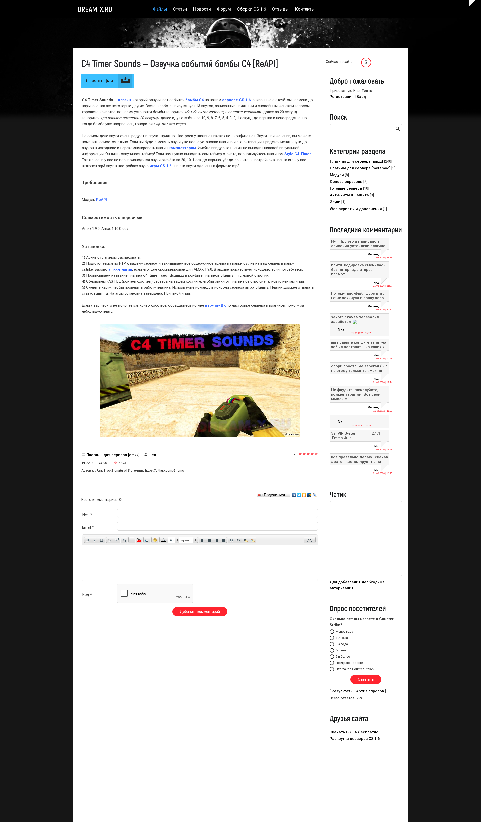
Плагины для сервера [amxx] (113, 455)
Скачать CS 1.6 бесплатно (354, 732)
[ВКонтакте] (293, 494)
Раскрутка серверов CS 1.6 (355, 738)
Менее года (344, 631)
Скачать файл (101, 81)
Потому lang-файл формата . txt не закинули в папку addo (357, 295)
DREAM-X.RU (95, 8)
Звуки (335, 202)
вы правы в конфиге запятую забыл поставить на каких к (358, 344)
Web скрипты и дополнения (356, 209)
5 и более (343, 656)
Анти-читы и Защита (349, 195)
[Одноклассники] (304, 494)
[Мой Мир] (309, 494)
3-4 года (342, 644)
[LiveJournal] (314, 494)
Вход (361, 96)
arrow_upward (470, 811)
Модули (337, 175)
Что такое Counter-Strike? (355, 669)
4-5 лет (341, 650)
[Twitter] (299, 494)
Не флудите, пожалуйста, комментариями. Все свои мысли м (355, 394)
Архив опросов (370, 691)
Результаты (342, 691)
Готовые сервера (346, 188)
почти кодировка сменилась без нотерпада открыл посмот (358, 269)
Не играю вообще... (350, 663)
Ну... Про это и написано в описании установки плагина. (358, 243)
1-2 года (342, 638)
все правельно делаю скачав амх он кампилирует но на (359, 459)
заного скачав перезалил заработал (355, 319)
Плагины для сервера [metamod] (360, 168)
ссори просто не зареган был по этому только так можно (359, 368)
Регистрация (342, 96)
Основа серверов (346, 181)
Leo (153, 455)
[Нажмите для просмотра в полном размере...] (200, 380)
